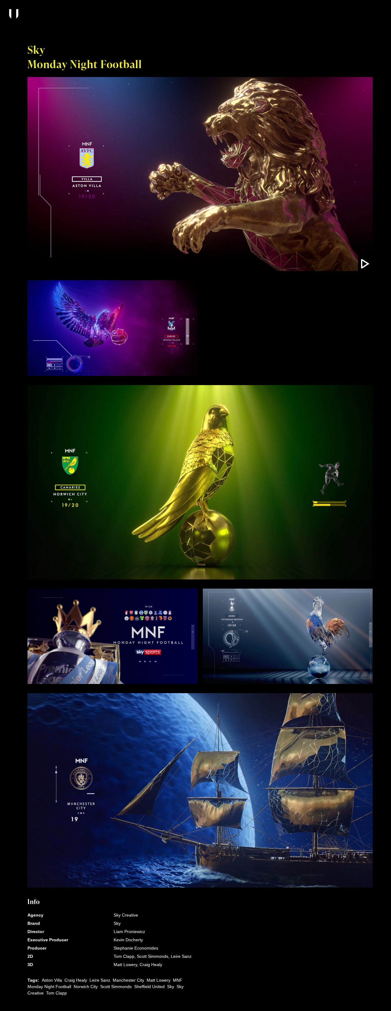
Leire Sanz (100, 980)
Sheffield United (149, 986)
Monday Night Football (49, 986)
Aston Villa (52, 980)
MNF (177, 980)
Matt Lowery (158, 980)
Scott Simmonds (116, 986)
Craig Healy (75, 980)
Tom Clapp (56, 993)
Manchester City (128, 980)
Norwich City (86, 986)
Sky (170, 986)
